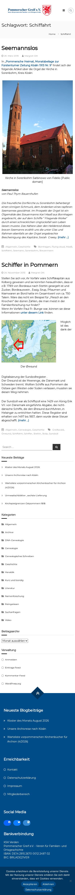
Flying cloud (58, 246)
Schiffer (28, 433)
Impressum (14, 786)
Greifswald (58, 429)
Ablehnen (48, 884)
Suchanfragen (12, 612)
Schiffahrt (6, 250)
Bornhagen (44, 246)
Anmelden (11, 659)
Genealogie (24, 429)
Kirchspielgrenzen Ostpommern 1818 (25, 503)
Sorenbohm (31, 250)
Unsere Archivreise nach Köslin (21, 475)
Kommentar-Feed (15, 675)
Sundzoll (53, 433)
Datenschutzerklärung (21, 777)
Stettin (37, 433)
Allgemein (11, 246)
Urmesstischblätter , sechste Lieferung (26, 495)
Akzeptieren (30, 884)
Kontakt (12, 769)
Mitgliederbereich (18, 794)
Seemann (18, 250)
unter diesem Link (32, 312)
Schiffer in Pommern (29, 264)
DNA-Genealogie (14, 540)
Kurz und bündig (14, 580)
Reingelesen (12, 604)
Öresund (6, 433)
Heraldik (9, 572)
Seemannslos (19, 48)
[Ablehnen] (70, 881)
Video (8, 620)
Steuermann (46, 250)
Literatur (10, 588)
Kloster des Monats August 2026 (22, 467)
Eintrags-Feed (13, 667)
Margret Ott (31, 55)
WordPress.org (13, 683)
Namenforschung (14, 596)
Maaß (69, 246)
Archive (9, 532)
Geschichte (24, 246)
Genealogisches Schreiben (19, 556)
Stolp (45, 433)
